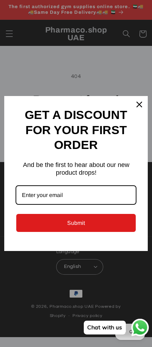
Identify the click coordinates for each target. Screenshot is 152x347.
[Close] (139, 104)
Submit (76, 223)
